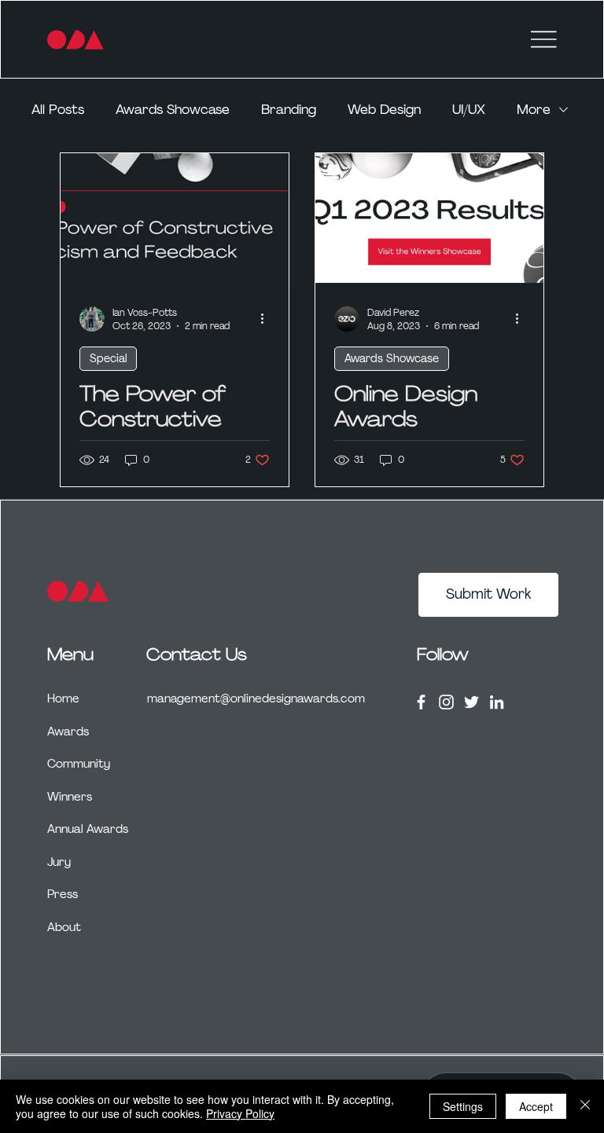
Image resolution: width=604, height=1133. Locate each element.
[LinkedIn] (496, 702)
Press (62, 894)
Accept (536, 1106)
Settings (463, 1106)
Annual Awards (87, 829)
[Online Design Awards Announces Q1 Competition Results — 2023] (429, 218)
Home (63, 698)
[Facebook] (421, 702)
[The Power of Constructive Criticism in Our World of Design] (175, 218)
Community (78, 764)
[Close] (585, 1106)
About (64, 927)
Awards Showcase (173, 109)
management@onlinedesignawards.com (256, 698)
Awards (68, 731)
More (534, 109)
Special (108, 358)
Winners (69, 797)
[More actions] (267, 319)
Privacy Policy (240, 1113)
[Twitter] (471, 702)
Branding (288, 109)
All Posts (57, 109)
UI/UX (468, 109)
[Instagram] (446, 702)
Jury (59, 862)
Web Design (384, 109)
